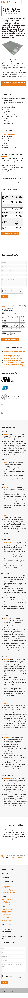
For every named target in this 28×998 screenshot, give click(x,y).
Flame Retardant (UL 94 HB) (7, 904)
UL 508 (5, 515)
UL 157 (5, 487)
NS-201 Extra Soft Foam (6, 909)
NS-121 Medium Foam (6, 916)
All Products (7, 882)
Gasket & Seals (6, 931)
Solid (3, 884)
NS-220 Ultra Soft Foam (6, 908)
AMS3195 (6, 704)
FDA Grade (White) (5, 887)
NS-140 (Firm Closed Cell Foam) (12, 360)
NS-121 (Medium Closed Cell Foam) (13, 358)
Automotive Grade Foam (6, 920)
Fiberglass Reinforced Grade (8, 892)
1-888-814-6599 (15, 857)
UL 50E (5, 462)
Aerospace (4, 927)
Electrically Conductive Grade (8, 890)
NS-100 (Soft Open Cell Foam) (12, 355)
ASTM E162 (6, 659)
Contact (5, 878)
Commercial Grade (5, 886)
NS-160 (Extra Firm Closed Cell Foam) (14, 362)
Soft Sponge (4, 898)
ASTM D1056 (7, 576)
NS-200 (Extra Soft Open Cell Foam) (13, 364)
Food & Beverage (6, 929)
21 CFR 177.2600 (8, 542)
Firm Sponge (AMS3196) (6, 901)
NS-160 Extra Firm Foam (6, 919)
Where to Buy (7, 869)
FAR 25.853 (6, 737)
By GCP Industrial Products (9, 991)
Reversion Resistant (6, 894)
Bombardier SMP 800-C (10, 778)
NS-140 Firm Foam (5, 917)
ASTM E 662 (7, 618)
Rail (2, 938)
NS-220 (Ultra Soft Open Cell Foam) (13, 366)
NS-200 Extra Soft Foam (6, 911)
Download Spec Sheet (10, 233)
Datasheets (6, 874)
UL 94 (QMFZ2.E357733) (10, 135)
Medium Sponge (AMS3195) (7, 899)
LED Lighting (5, 934)
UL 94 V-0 (6, 434)
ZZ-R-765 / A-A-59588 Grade (7, 889)
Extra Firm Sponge (5, 902)
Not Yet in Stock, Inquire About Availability (14, 83)
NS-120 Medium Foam (6, 914)
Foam (3, 906)
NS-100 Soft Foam (5, 912)
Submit (5, 296)
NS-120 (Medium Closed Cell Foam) (13, 357)
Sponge (3, 896)
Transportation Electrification (11, 936)
